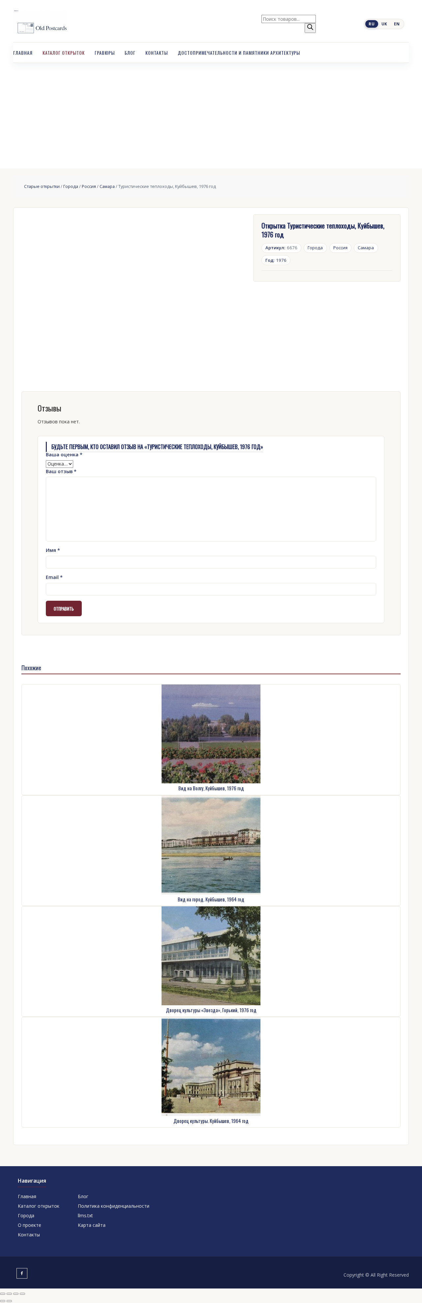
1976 (275, 260)
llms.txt (85, 1215)
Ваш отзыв (61, 471)
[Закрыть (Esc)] (22, 1294)
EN (397, 23)
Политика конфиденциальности (113, 1206)
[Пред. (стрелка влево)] (2, 1301)
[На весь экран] (9, 1294)
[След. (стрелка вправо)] (9, 1301)
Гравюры (105, 52)
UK (384, 23)
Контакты (156, 52)
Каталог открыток (64, 52)
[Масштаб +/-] (2, 1294)
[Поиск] (310, 28)
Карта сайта (92, 1225)
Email (54, 577)
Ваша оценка (64, 454)
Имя (53, 550)
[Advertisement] (211, 112)
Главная (23, 52)
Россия (89, 186)
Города (70, 186)
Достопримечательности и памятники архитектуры (239, 52)
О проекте (29, 1225)
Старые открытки (42, 186)
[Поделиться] (15, 1294)
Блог (130, 52)
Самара (107, 186)
